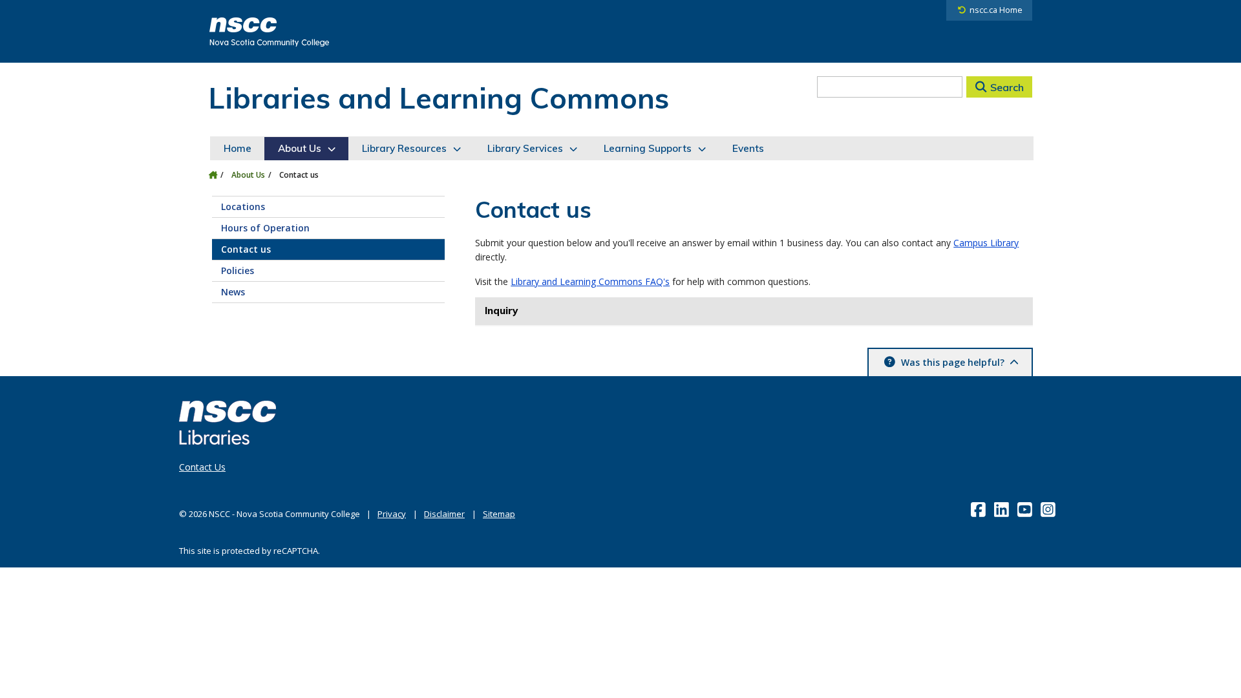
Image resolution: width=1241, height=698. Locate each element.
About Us (299, 148)
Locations (243, 206)
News (233, 292)
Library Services (525, 148)
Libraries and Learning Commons (439, 97)
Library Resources (404, 148)
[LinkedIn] (1003, 509)
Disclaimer (444, 514)
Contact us (246, 249)
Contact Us (202, 467)
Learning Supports (648, 148)
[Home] (213, 174)
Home (237, 148)
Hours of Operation (265, 228)
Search (1007, 87)
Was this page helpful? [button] (952, 362)
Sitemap (499, 514)
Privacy (391, 514)
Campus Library (986, 243)
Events (748, 148)
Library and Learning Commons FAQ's (590, 281)
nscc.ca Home (996, 10)
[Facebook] (979, 509)
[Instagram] (1049, 509)
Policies (237, 270)
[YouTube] (1026, 509)
